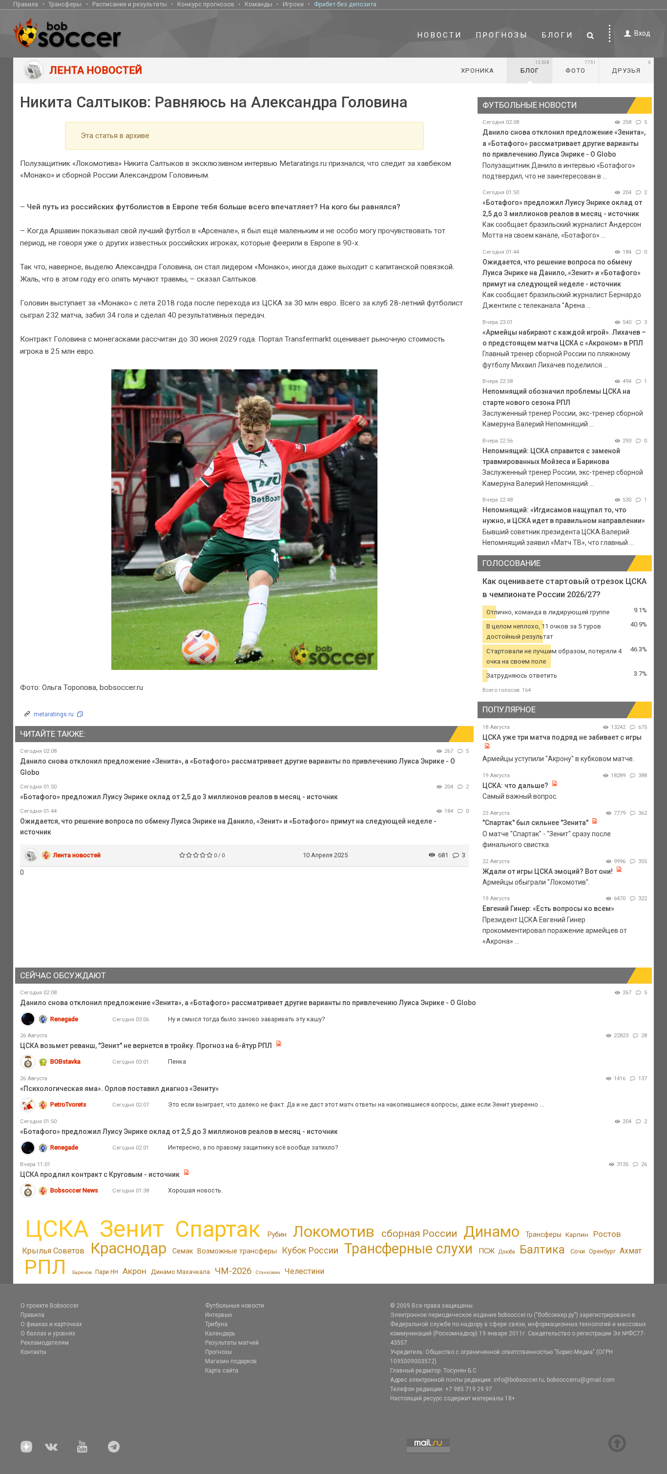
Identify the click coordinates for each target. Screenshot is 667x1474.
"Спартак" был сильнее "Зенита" (535, 823)
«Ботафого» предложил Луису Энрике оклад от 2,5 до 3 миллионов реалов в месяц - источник (179, 797)
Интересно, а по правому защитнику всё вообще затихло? (253, 1147)
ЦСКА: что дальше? (515, 785)
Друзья (631, 67)
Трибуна (216, 1324)
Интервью (218, 1315)
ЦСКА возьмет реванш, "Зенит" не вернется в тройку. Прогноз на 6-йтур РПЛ (146, 1046)
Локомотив (333, 1231)
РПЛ (45, 1267)
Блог (535, 67)
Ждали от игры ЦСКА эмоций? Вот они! (547, 871)
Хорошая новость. (195, 1190)
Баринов (82, 1272)
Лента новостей (77, 855)
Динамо (491, 1232)
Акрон (134, 1271)
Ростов (607, 1234)
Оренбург (602, 1251)
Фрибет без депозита (345, 4)
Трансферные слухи (408, 1248)
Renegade (64, 1019)
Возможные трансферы (237, 1251)
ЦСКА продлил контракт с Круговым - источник (100, 1174)
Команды (258, 4)
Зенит (132, 1229)
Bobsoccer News (74, 1190)
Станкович (267, 1272)
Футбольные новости (234, 1305)
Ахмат (631, 1250)
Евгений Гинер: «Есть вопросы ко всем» (548, 908)
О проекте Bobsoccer (50, 1305)
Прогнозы (502, 35)
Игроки (293, 4)
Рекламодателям (45, 1342)
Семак (182, 1251)
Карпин (576, 1234)
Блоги (557, 35)
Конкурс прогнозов (205, 4)
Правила (25, 4)
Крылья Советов (53, 1250)
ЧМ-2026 (233, 1271)
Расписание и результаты (129, 4)
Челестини (304, 1271)
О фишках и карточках (51, 1324)
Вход (642, 33)
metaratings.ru (54, 714)
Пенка (177, 1061)
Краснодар (128, 1248)
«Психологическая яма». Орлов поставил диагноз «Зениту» (119, 1088)
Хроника (477, 70)
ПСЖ (487, 1251)
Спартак (217, 1229)
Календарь (220, 1333)
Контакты (33, 1352)
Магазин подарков (231, 1361)
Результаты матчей (232, 1342)
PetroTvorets (68, 1104)
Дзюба (507, 1252)
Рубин (277, 1234)
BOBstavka (65, 1061)
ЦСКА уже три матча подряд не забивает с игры (562, 737)
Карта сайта (221, 1370)
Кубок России (310, 1250)
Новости (439, 35)
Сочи (577, 1251)
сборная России (419, 1233)
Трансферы (65, 4)
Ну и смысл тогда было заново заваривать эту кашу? (246, 1019)
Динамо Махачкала (180, 1271)
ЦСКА (57, 1229)
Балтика (542, 1249)
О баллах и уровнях (48, 1333)
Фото (580, 67)
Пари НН (106, 1272)
